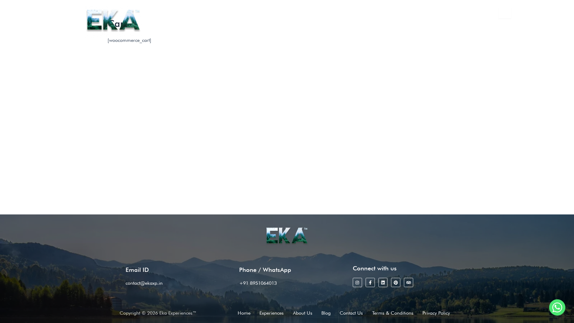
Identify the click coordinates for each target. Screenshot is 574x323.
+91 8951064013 (261, 14)
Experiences (271, 313)
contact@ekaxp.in (316, 14)
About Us (302, 313)
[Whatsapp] (557, 307)
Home (244, 313)
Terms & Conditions (392, 313)
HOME (195, 29)
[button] (227, 29)
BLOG (314, 29)
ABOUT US (289, 29)
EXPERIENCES (223, 29)
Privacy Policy (436, 313)
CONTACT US (343, 29)
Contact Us (351, 313)
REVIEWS (261, 29)
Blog (326, 313)
